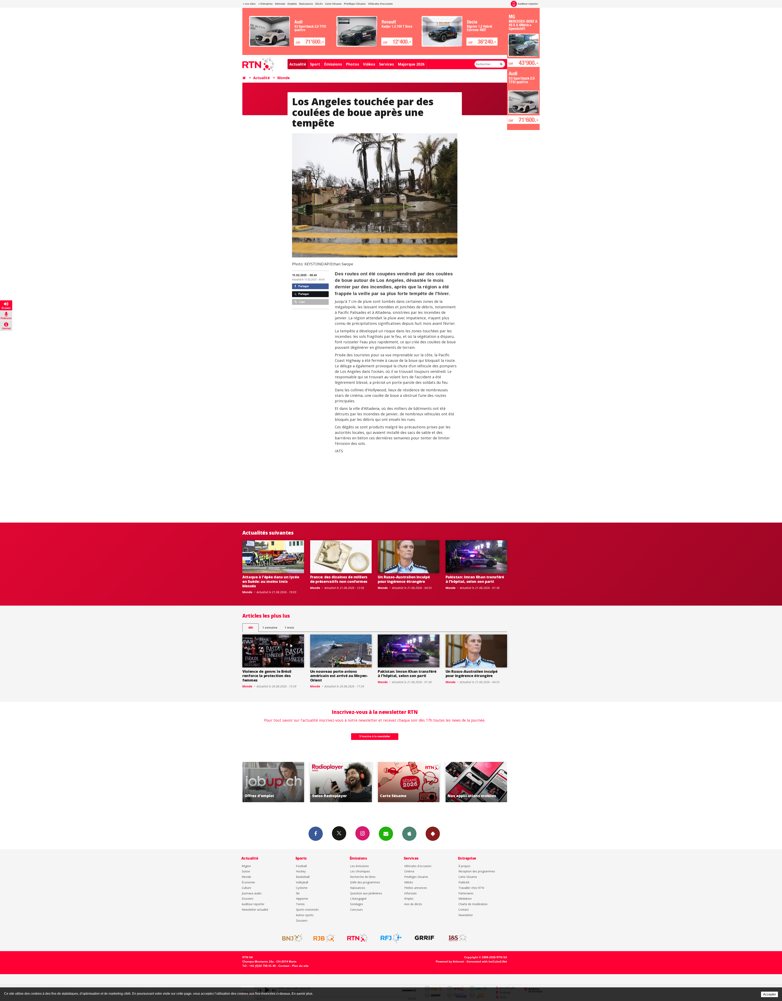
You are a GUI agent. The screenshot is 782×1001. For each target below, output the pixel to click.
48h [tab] (250, 627)
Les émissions (359, 866)
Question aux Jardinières (366, 893)
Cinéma (409, 871)
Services (386, 64)
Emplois (292, 3)
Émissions (333, 64)
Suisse (246, 871)
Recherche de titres (363, 877)
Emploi (408, 898)
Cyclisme (302, 888)
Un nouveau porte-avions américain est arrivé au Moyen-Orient (339, 676)
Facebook (316, 834)
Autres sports (305, 915)
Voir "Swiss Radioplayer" (476, 782)
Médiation (465, 898)
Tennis (300, 904)
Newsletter (465, 915)
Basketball (303, 877)
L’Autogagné (358, 898)
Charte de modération (473, 904)
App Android (433, 834)
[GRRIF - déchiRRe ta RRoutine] (424, 938)
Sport (315, 64)
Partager (303, 286)
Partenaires (465, 893)
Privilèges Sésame (355, 3)
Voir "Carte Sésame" (273, 782)
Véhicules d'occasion (380, 3)
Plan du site (300, 965)
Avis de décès (413, 904)
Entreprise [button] (266, 3)
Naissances (306, 3)
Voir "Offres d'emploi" (409, 782)
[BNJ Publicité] (291, 938)
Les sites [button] (250, 3)
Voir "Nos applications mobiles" (341, 782)
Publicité (463, 882)
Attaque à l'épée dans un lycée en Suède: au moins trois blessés (270, 581)
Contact (463, 909)
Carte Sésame (333, 3)
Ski (298, 893)
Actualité (297, 64)
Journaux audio (251, 893)
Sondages (356, 904)
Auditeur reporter (253, 904)
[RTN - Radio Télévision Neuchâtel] (357, 938)
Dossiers (247, 898)
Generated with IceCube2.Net (487, 961)
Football (301, 866)
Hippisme (302, 898)
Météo (408, 882)
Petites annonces (415, 888)
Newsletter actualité (255, 909)
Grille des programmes (365, 882)
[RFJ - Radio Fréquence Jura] (391, 938)
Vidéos (369, 64)
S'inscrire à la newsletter (374, 736)
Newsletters (386, 834)
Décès (319, 3)
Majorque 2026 (411, 64)
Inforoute (280, 3)
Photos (352, 64)
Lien (302, 301)
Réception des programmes (476, 871)
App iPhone (409, 834)
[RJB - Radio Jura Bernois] (324, 938)
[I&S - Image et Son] (458, 938)
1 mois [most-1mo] (289, 627)
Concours (356, 909)
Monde (283, 77)
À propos (464, 866)
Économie (248, 882)
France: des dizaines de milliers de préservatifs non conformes (339, 579)
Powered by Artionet (450, 961)
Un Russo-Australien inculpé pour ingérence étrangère (404, 579)
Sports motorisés (307, 909)
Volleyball (302, 882)
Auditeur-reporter (528, 3)
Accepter (769, 994)
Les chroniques (360, 871)
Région (246, 866)
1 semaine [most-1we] (269, 627)
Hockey (301, 871)
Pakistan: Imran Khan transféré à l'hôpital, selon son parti (475, 579)
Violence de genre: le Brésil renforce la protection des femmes (266, 676)
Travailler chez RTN (471, 888)
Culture (246, 888)
